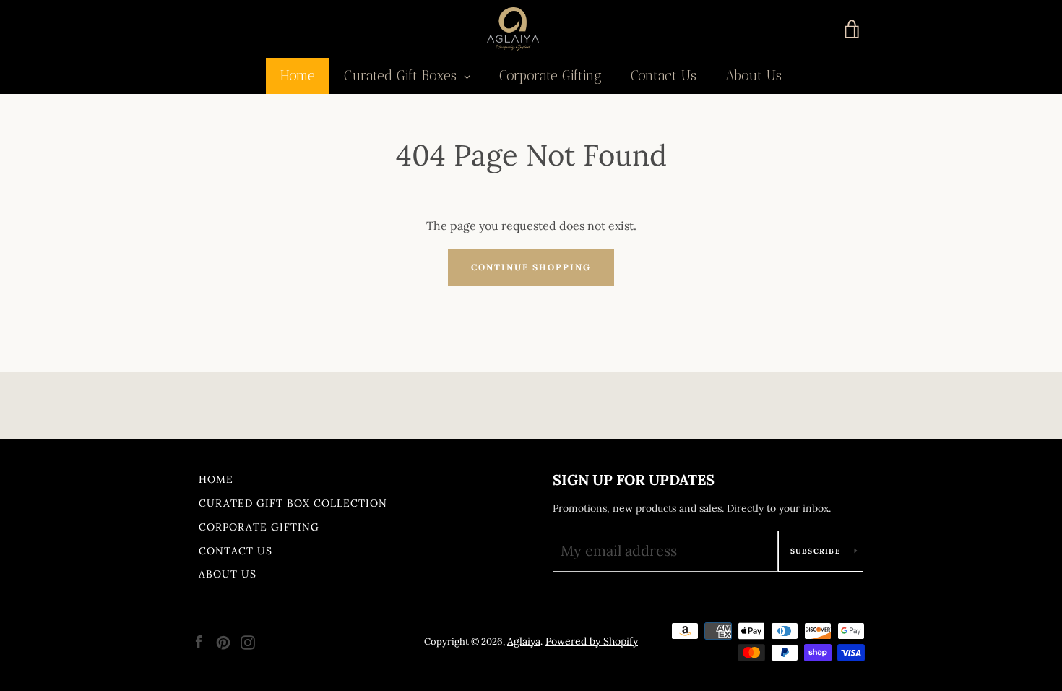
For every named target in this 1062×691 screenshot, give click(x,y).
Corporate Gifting (259, 526)
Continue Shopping (531, 267)
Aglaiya (523, 641)
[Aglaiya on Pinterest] (223, 641)
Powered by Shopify (591, 641)
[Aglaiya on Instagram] (248, 641)
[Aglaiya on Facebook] (198, 641)
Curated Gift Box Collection (293, 503)
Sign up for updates (634, 480)
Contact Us (235, 550)
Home (216, 479)
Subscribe (817, 551)
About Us (227, 573)
